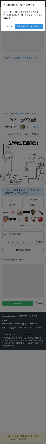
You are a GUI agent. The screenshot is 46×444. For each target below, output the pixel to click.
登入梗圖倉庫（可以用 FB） (29, 26)
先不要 (10, 26)
